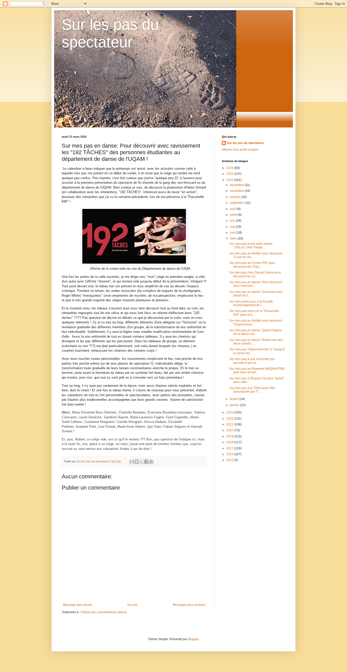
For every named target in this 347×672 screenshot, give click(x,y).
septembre (237, 203)
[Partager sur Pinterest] (151, 461)
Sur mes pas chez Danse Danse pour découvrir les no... (255, 274)
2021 (230, 424)
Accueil (132, 605)
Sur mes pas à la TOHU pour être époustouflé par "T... (252, 389)
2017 (230, 448)
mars (234, 238)
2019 (230, 436)
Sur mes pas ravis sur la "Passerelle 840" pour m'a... (254, 312)
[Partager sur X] (141, 461)
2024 (230, 180)
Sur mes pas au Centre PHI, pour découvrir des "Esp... (252, 264)
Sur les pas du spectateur (245, 143)
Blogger (193, 639)
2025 (230, 174)
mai (233, 226)
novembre (237, 191)
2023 (230, 412)
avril (233, 232)
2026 (230, 168)
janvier (235, 405)
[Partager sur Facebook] (146, 461)
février (234, 399)
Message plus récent (77, 605)
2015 (230, 460)
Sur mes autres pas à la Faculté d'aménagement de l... (251, 303)
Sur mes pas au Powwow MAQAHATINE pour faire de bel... (257, 370)
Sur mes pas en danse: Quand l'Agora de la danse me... (255, 332)
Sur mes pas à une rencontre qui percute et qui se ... (251, 360)
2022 (230, 418)
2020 (230, 430)
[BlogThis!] (136, 461)
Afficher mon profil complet (240, 149)
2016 (230, 454)
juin (233, 220)
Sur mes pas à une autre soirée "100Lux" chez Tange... (251, 245)
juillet (234, 215)
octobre (235, 197)
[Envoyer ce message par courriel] (131, 461)
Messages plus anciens (189, 605)
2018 (230, 442)
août (233, 209)
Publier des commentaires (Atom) (104, 612)
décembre (237, 185)
